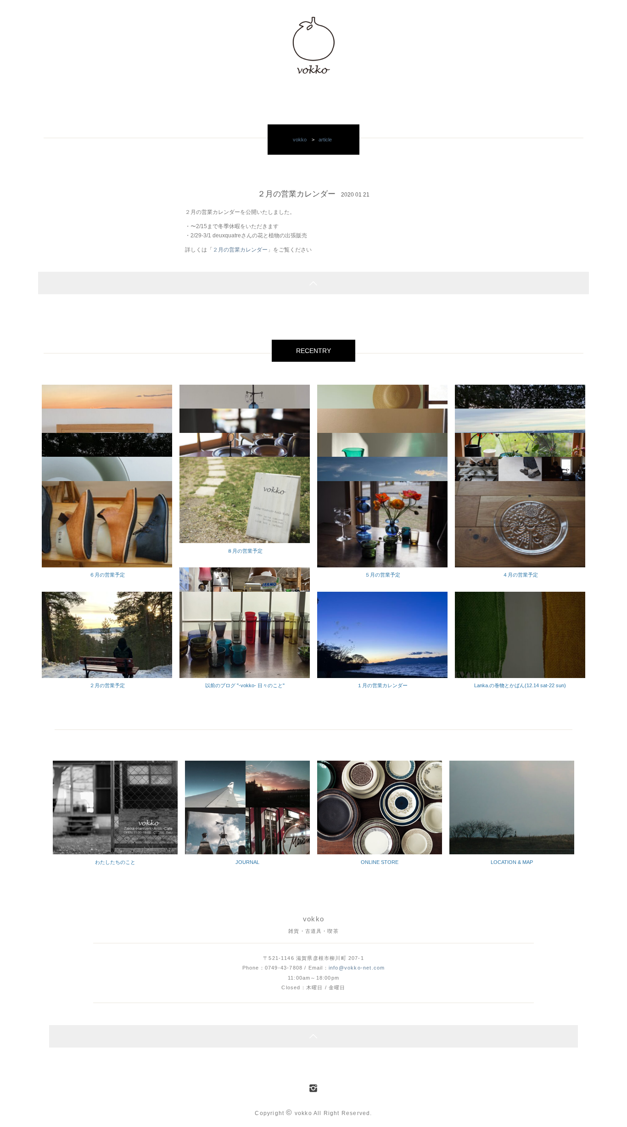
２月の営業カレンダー (240, 250)
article (325, 139)
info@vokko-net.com (357, 967)
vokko (300, 139)
